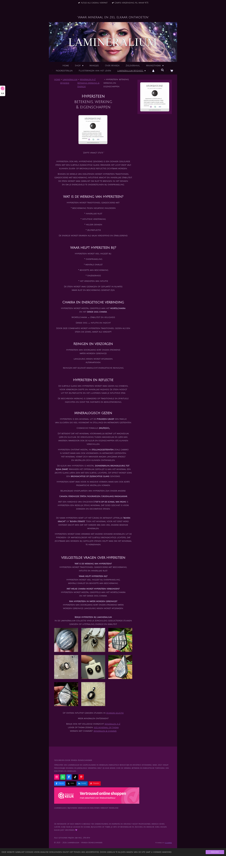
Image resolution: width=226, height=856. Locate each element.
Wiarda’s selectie (115, 713)
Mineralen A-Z (112, 724)
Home (57, 79)
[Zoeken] (162, 70)
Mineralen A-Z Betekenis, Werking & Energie (88, 83)
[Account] (153, 70)
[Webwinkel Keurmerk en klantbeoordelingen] (96, 796)
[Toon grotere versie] (92, 129)
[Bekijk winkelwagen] (171, 70)
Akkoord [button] (215, 852)
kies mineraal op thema (106, 727)
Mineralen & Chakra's (105, 731)
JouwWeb (168, 842)
